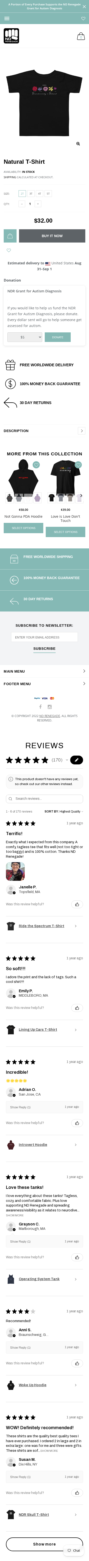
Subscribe (44, 649)
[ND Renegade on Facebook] (40, 707)
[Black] (51, 497)
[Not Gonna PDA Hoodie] (23, 482)
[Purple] (37, 497)
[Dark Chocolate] (70, 497)
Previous (7, 495)
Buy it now (52, 236)
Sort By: (51, 811)
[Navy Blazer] (19, 497)
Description (16, 431)
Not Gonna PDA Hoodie (23, 516)
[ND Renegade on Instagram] (49, 707)
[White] (28, 497)
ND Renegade (49, 716)
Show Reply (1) (20, 1107)
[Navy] (61, 497)
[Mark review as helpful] (77, 904)
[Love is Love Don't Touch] (65, 482)
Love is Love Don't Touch (65, 518)
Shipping (10, 177)
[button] (67, 760)
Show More (14, 1215)
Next (81, 495)
